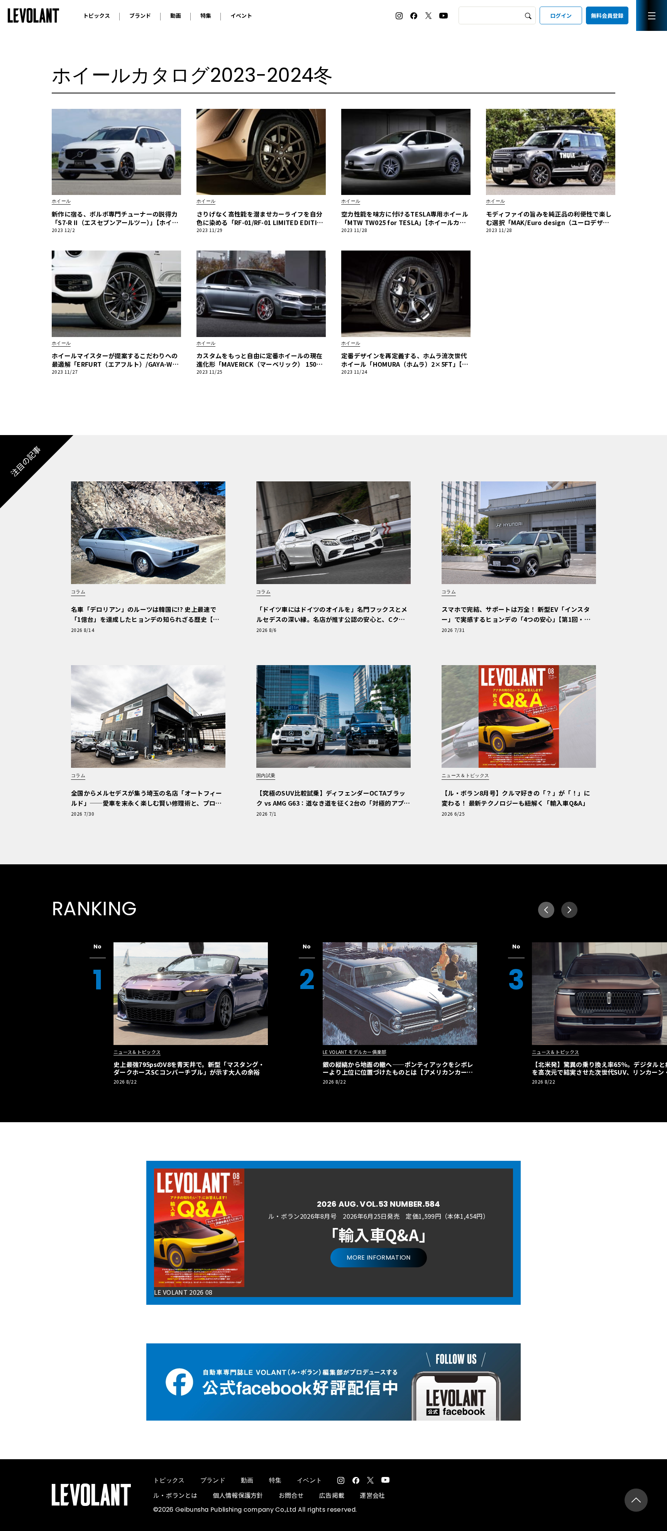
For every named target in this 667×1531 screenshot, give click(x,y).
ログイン (561, 15)
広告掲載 (331, 1495)
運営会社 (372, 1495)
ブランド (140, 15)
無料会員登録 (607, 15)
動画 (175, 15)
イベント (241, 15)
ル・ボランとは (175, 1495)
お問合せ (291, 1495)
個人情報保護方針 (238, 1495)
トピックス (96, 15)
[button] (569, 910)
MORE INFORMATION (378, 1257)
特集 (205, 15)
